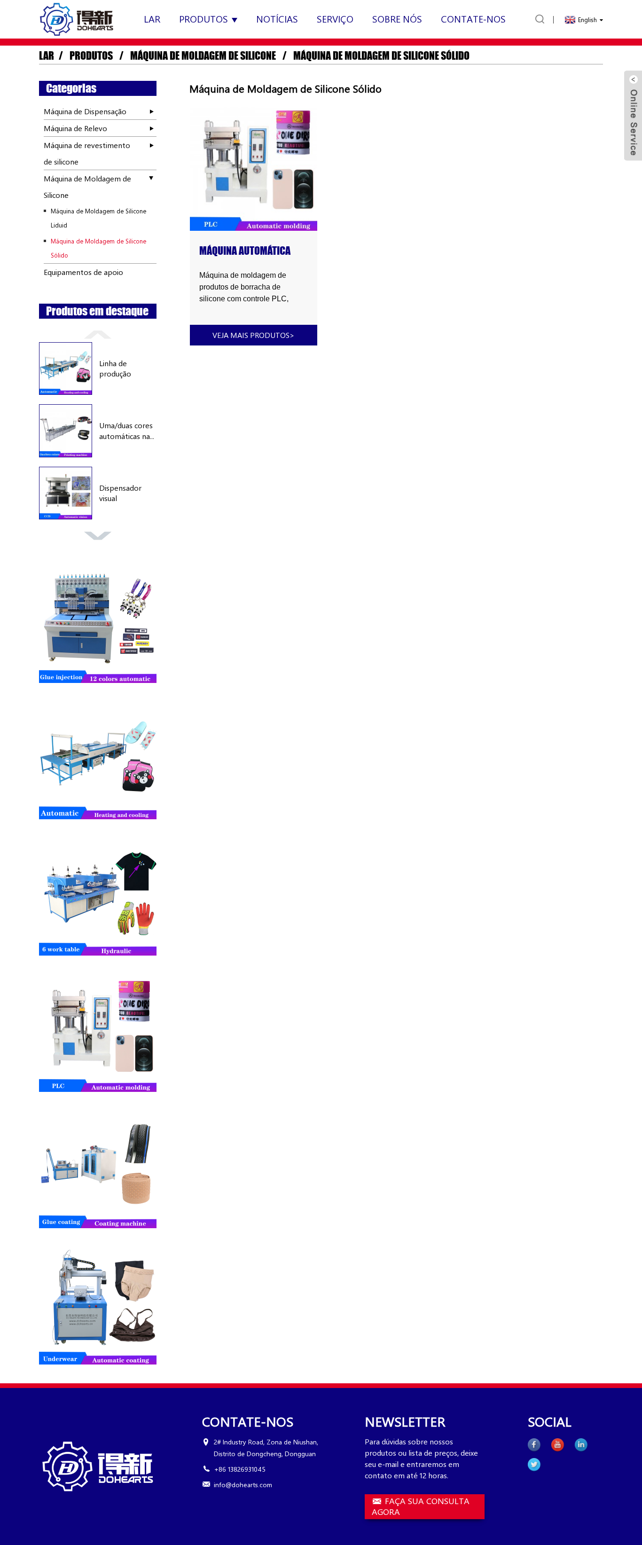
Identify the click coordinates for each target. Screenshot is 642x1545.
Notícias (277, 18)
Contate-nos (473, 18)
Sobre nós (397, 18)
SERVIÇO (335, 18)
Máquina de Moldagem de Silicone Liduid (98, 218)
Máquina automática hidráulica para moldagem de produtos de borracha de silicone (252, 251)
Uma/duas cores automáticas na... (126, 430)
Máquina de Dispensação (85, 111)
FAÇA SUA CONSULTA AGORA (421, 1506)
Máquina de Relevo (75, 128)
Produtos (203, 18)
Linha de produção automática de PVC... (123, 368)
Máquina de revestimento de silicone (87, 153)
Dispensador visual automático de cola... (123, 493)
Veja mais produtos (253, 335)
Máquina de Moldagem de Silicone (203, 55)
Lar (152, 18)
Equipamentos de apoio (83, 272)
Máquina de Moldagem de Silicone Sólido (381, 55)
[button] (98, 333)
